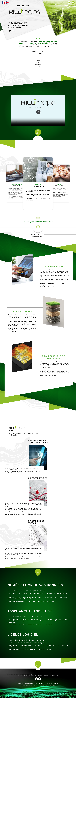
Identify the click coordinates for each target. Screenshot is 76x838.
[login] (69, 2)
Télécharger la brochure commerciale (38, 221)
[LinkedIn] (9, 31)
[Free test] (38, 664)
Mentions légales (24, 683)
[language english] (7, 2)
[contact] (73, 2)
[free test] (38, 133)
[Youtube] (13, 31)
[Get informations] (38, 572)
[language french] (3, 2)
